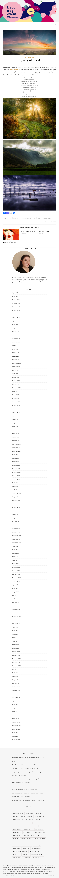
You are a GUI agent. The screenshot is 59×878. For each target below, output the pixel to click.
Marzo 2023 (15, 377)
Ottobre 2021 (16, 409)
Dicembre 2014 (16, 613)
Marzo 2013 (15, 683)
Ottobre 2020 (16, 447)
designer (17, 822)
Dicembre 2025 (16, 307)
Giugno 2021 (15, 419)
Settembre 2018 (16, 493)
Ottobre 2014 (16, 620)
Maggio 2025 (15, 331)
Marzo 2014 (15, 644)
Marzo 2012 (15, 715)
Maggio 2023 (15, 370)
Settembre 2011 (16, 729)
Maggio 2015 (15, 595)
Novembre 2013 (16, 658)
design (39, 819)
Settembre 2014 (16, 623)
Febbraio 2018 (16, 500)
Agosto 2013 (15, 669)
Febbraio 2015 (16, 606)
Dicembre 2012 (16, 694)
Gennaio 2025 (16, 338)
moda (37, 845)
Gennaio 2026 (16, 303)
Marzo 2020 (15, 461)
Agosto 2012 (15, 701)
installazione (18, 841)
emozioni (27, 822)
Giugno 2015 (15, 592)
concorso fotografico (26, 218)
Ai (14, 810)
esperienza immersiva (20, 826)
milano (27, 845)
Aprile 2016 (15, 560)
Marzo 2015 (15, 602)
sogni (26, 854)
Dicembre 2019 (16, 468)
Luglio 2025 (15, 324)
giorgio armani (28, 835)
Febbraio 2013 (16, 687)
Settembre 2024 (16, 342)
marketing (17, 845)
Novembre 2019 (16, 472)
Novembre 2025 (16, 310)
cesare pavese (16, 218)
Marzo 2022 (15, 395)
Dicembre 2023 (16, 359)
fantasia (39, 829)
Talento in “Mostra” (9, 242)
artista (29, 813)
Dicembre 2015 (16, 574)
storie (16, 857)
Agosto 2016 (15, 546)
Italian (43, 1)
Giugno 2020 (15, 458)
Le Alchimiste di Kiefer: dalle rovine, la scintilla (24, 764)
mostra (17, 848)
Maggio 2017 (15, 518)
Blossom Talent (44, 231)
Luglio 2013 (15, 673)
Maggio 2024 (15, 352)
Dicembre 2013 (16, 655)
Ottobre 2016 (16, 539)
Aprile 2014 (15, 641)
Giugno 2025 (15, 328)
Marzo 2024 (15, 356)
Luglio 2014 (15, 630)
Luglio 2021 (15, 416)
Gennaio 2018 (16, 504)
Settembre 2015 (16, 581)
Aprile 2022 (15, 391)
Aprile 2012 (15, 711)
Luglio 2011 (15, 732)
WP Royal (12, 875)
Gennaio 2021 (16, 437)
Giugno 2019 (15, 486)
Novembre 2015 (16, 578)
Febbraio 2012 (16, 718)
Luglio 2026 (15, 296)
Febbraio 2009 (16, 739)
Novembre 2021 (16, 405)
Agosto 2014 (15, 627)
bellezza (39, 813)
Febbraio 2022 (16, 398)
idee (15, 838)
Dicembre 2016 (16, 532)
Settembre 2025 (16, 317)
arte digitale (18, 813)
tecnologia (38, 857)
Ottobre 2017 (16, 511)
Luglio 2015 (15, 588)
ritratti (16, 854)
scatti (39, 218)
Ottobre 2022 (16, 384)
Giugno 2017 (15, 514)
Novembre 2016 (16, 535)
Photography (29, 57)
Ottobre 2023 (16, 366)
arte (42, 810)
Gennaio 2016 (16, 570)
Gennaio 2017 (16, 528)
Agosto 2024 (15, 345)
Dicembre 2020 (16, 440)
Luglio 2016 (15, 549)
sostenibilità (36, 854)
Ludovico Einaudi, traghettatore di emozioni (23, 800)
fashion (17, 832)
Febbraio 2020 (16, 465)
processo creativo (20, 851)
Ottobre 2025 (16, 314)
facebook (28, 829)
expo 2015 (17, 829)
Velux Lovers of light (15, 69)
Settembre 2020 (16, 451)
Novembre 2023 (16, 363)
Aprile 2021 (15, 426)
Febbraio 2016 (16, 567)
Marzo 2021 (15, 430)
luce (35, 218)
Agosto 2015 (15, 585)
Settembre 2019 (16, 479)
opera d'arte (37, 848)
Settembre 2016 (16, 542)
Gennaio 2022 (16, 402)
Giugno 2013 (15, 676)
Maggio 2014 (15, 637)
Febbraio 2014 (16, 648)
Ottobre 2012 (16, 697)
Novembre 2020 (16, 444)
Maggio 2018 (15, 497)
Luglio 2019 (15, 483)
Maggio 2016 (15, 556)
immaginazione (27, 838)
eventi (34, 826)
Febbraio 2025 (16, 335)
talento (26, 857)
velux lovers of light (47, 218)
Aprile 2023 (15, 373)
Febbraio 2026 (16, 300)
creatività (18, 819)
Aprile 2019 (15, 490)
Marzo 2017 (15, 521)
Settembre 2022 (16, 388)
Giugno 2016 (15, 553)
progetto (34, 851)
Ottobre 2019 (16, 475)
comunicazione (26, 816)
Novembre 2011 (16, 725)
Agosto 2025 (15, 321)
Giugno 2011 (15, 736)
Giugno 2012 (15, 708)
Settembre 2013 (16, 665)
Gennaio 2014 (16, 651)
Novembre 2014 (16, 616)
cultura (29, 819)
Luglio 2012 (15, 704)
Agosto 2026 (15, 293)
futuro (16, 835)
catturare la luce (7, 218)
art (35, 810)
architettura (24, 810)
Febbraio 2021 (16, 433)
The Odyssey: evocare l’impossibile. (21, 768)
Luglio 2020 (15, 454)
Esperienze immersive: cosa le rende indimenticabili (25, 757)
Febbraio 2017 (16, 525)
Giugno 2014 (15, 634)
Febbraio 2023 (16, 380)
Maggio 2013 (15, 680)
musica (26, 848)
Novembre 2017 (16, 507)
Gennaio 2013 (16, 690)
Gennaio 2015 (16, 609)
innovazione (40, 838)
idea (39, 835)
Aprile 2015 (15, 599)
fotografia (40, 832)
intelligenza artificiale (35, 841)
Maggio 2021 (15, 423)
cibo (15, 816)
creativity (39, 816)
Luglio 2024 (15, 349)
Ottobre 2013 (16, 662)
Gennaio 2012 (16, 722)
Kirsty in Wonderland (28, 231)
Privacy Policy (51, 875)
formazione (28, 832)
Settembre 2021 (16, 412)
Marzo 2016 (15, 563)
